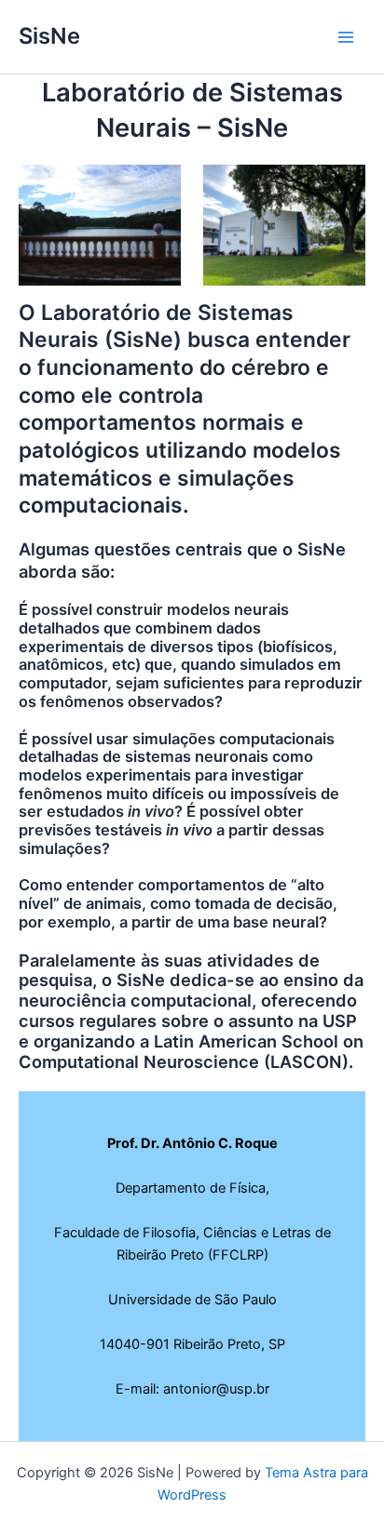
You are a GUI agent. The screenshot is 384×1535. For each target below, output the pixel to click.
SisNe (49, 35)
